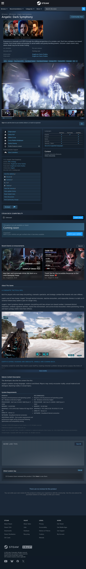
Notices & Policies (44, 531)
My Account (60, 534)
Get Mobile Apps (62, 527)
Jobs (25, 527)
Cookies (41, 534)
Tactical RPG (61, 61)
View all (80, 470)
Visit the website (9, 174)
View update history (10, 191)
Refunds (41, 537)
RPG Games (12, 14)
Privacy (41, 524)
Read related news (9, 194)
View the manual (9, 188)
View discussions (9, 197)
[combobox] (63, 9)
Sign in (4, 122)
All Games (5, 14)
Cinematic (69, 61)
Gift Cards (7, 537)
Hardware (26, 531)
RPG (5, 61)
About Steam (8, 524)
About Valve (27, 524)
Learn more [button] (78, 217)
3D (74, 61)
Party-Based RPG (18, 61)
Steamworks (8, 531)
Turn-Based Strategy (42, 61)
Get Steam (60, 524)
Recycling (27, 534)
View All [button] (80, 246)
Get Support (60, 531)
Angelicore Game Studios (40, 54)
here (37, 476)
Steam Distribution (9, 534)
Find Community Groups (11, 199)
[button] (4, 8)
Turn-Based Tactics (30, 61)
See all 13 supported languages (54, 146)
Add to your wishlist (74, 234)
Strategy (10, 61)
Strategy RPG (52, 61)
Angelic (13, 168)
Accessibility (43, 527)
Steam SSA (7, 527)
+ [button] (76, 61)
